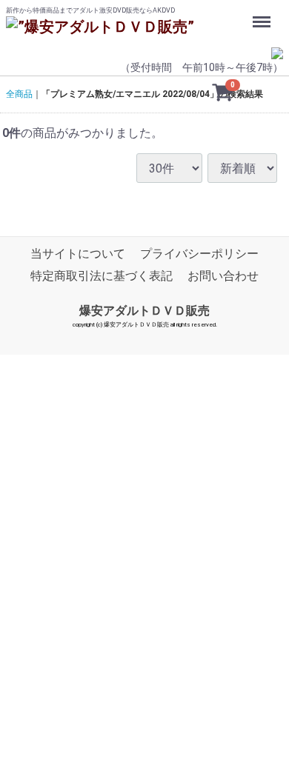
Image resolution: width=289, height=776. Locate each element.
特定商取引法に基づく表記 (101, 277)
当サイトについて (77, 254)
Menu (263, 14)
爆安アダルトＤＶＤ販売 (144, 311)
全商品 (19, 94)
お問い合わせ (223, 277)
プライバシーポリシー (199, 254)
